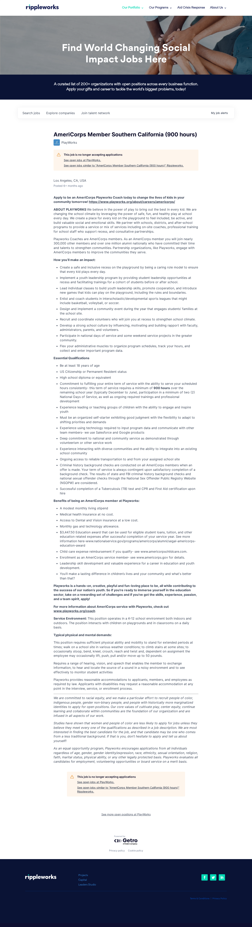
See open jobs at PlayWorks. (82, 160)
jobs (31, 113)
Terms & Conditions (199, 899)
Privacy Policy (219, 899)
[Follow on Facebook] (204, 877)
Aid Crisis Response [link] (191, 7)
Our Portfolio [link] (131, 7)
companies (60, 113)
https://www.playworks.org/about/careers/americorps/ (132, 202)
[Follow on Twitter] (213, 877)
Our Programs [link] (158, 7)
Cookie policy (135, 850)
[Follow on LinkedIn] (222, 877)
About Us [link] (216, 7)
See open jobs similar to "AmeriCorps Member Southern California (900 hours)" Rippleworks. (124, 165)
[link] (42, 7)
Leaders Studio (87, 885)
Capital (82, 880)
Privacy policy (117, 850)
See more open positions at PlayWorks (126, 814)
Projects (83, 875)
